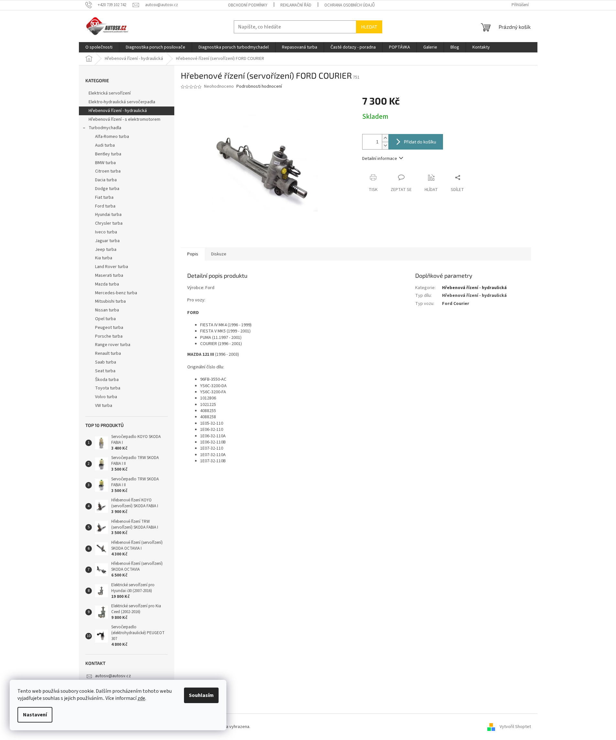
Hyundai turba (108, 214)
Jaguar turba (107, 241)
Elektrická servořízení (110, 93)
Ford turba (105, 206)
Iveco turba (106, 232)
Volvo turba (106, 397)
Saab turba (105, 362)
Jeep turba (105, 249)
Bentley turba (108, 154)
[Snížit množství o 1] (385, 145)
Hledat (369, 26)
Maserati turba (109, 275)
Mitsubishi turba (110, 301)
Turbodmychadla (105, 128)
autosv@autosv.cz (113, 676)
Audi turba (105, 145)
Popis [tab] (192, 254)
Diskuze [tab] (218, 254)
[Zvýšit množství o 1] (385, 138)
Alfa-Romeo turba (112, 136)
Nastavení (35, 714)
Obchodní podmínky (247, 5)
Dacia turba (106, 180)
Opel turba (105, 319)
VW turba (103, 405)
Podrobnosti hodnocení (259, 87)
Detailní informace (379, 158)
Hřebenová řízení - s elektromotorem (124, 119)
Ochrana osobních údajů (349, 5)
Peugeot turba (109, 327)
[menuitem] (99, 47)
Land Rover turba (111, 266)
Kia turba (103, 258)
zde (141, 698)
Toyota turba (107, 388)
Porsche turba (109, 336)
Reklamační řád (295, 5)
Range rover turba (112, 345)
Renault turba (108, 353)
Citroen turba (108, 171)
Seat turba (105, 371)
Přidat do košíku (420, 141)
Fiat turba (104, 197)
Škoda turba (107, 379)
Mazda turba (107, 284)
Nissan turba (107, 310)
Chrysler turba (109, 223)
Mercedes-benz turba (116, 293)
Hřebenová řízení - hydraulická (118, 110)
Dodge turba (107, 188)
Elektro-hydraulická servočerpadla (122, 102)
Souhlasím (201, 695)
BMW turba (105, 163)
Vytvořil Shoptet (515, 726)
